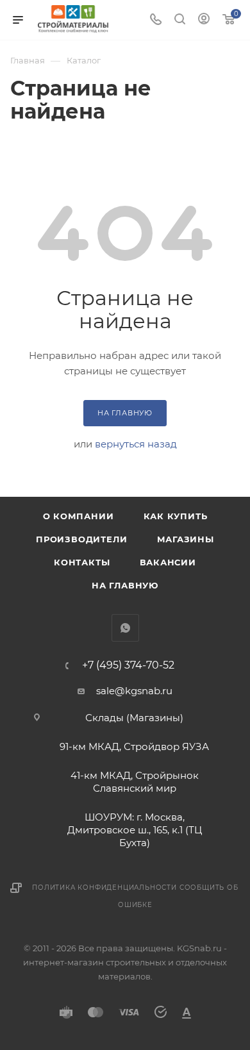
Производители (81, 539)
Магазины (185, 539)
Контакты (82, 562)
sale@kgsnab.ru (134, 691)
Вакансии (168, 562)
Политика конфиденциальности (104, 887)
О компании (78, 516)
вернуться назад (136, 444)
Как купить (176, 516)
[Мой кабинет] (204, 20)
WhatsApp (125, 628)
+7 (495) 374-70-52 (128, 665)
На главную (125, 585)
